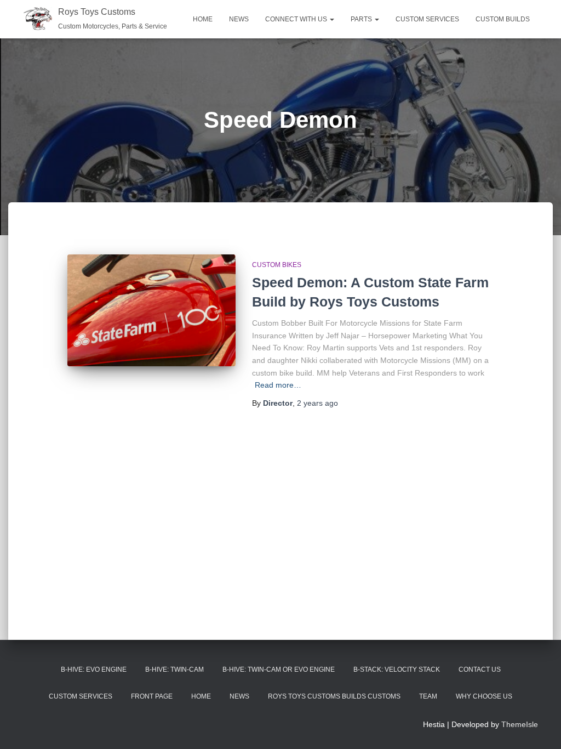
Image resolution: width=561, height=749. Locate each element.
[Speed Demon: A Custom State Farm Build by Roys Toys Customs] (151, 310)
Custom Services (427, 19)
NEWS (239, 696)
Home (203, 19)
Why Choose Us (484, 696)
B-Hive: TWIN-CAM (174, 669)
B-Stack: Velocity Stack (396, 669)
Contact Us (480, 669)
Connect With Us (297, 19)
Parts (362, 19)
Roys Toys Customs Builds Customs (334, 696)
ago (317, 403)
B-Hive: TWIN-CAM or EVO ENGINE (278, 669)
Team (428, 696)
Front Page (152, 696)
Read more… (278, 385)
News (239, 19)
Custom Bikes (276, 265)
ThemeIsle (519, 724)
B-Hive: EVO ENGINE (94, 669)
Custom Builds (503, 19)
